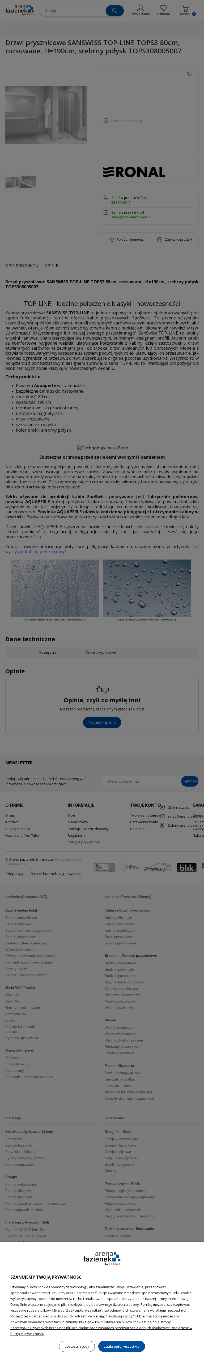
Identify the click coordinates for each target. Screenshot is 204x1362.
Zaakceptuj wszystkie (121, 1346)
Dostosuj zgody (77, 1346)
